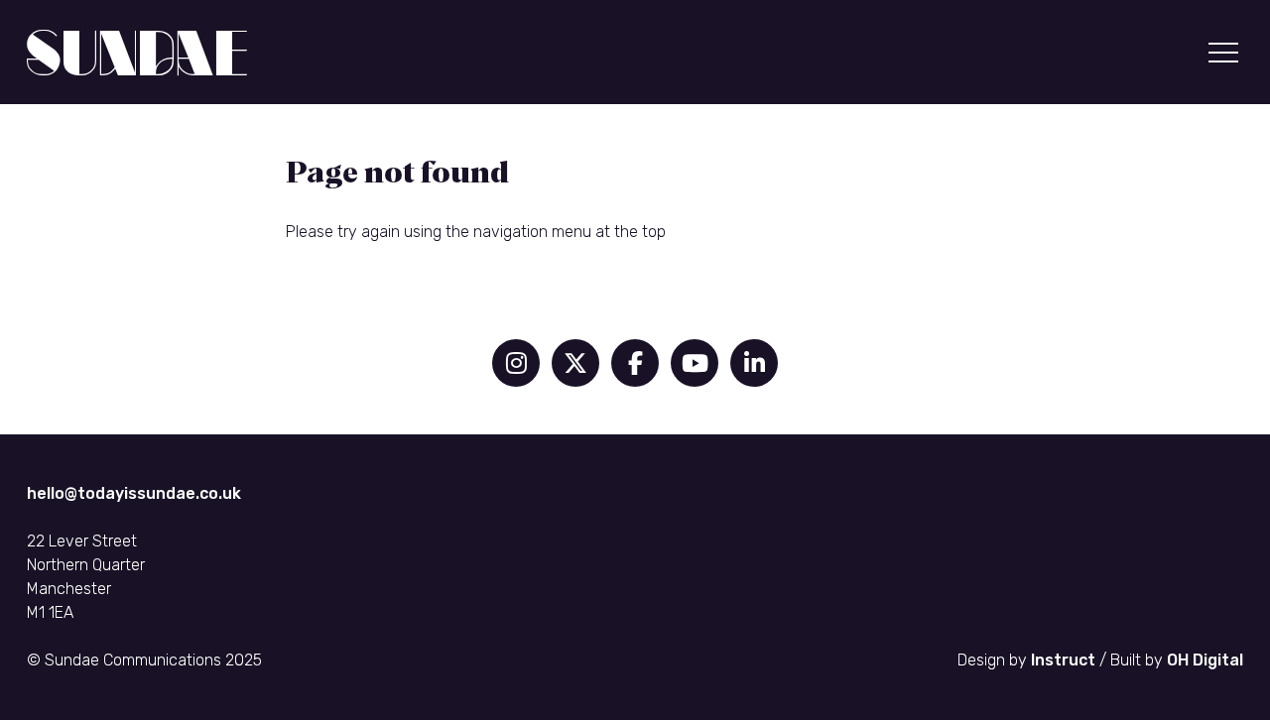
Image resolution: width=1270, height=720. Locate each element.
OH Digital (1205, 660)
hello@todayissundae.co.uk (134, 493)
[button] (1223, 52)
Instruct (1063, 660)
